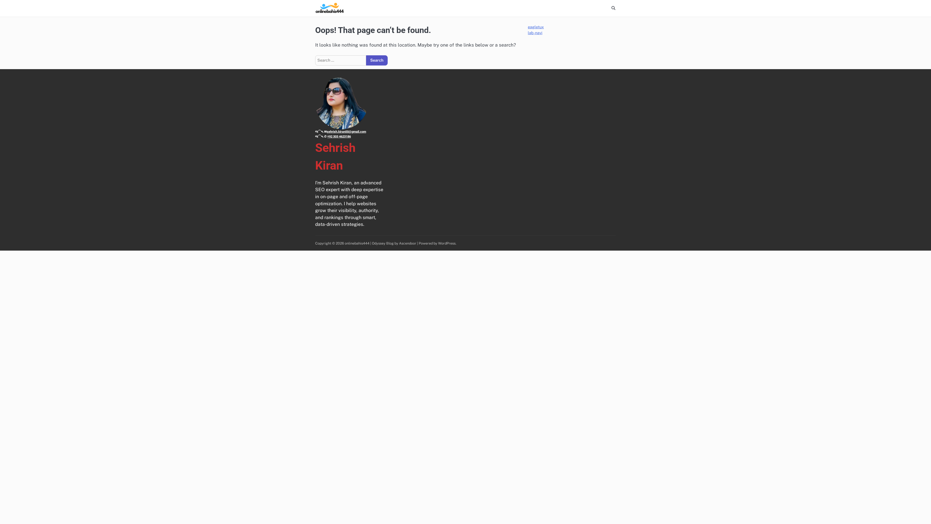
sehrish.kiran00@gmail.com (346, 131)
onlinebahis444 (357, 243)
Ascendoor (407, 243)
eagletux (536, 27)
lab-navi (535, 33)
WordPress (447, 243)
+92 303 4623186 (339, 136)
